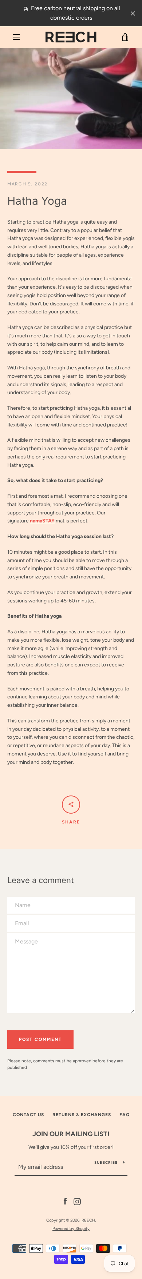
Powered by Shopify (71, 1228)
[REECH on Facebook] (65, 1201)
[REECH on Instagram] (77, 1201)
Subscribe (106, 1162)
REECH (88, 1220)
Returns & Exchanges (81, 1114)
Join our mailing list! (71, 1134)
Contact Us (28, 1114)
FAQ (124, 1114)
